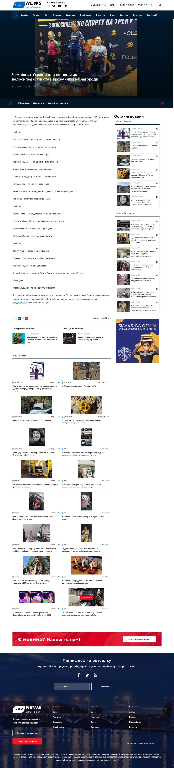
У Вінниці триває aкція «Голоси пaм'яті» (80, 386)
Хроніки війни (153, 15)
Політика (57, 15)
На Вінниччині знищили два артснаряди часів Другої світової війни (33, 518)
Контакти (133, 727)
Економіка (70, 15)
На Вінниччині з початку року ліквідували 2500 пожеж (83, 518)
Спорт (112, 15)
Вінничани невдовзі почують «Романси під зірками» (90, 338)
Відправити (106, 686)
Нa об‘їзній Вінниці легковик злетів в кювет (32, 420)
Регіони (36, 15)
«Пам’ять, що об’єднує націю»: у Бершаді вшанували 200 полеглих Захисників (31, 582)
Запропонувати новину (27, 733)
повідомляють (19, 303)
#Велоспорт (39, 103)
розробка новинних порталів (145, 743)
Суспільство (85, 15)
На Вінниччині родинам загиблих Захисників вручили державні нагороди (82, 582)
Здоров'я (124, 15)
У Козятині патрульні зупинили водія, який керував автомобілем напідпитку (81, 485)
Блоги (94, 712)
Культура (100, 15)
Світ (46, 15)
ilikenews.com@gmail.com (25, 723)
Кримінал (137, 15)
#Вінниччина (24, 103)
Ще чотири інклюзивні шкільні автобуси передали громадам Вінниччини (35, 485)
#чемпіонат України (58, 103)
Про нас (132, 717)
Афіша (132, 712)
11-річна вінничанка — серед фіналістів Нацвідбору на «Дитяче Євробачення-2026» (32, 614)
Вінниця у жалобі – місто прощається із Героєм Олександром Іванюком (33, 454)
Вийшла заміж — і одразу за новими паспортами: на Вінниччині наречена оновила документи (34, 550)
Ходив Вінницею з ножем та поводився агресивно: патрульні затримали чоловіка (81, 550)
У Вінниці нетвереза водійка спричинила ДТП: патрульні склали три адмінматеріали (83, 454)
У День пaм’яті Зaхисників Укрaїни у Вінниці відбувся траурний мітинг (82, 421)
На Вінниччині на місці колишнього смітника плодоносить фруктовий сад (42, 339)
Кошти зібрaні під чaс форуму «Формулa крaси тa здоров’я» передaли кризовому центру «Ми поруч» (34, 388)
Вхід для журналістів (27, 741)
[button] (10, 103)
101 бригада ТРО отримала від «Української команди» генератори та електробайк (82, 614)
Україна (24, 15)
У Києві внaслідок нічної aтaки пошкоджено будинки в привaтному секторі (143, 188)
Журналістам (135, 722)
